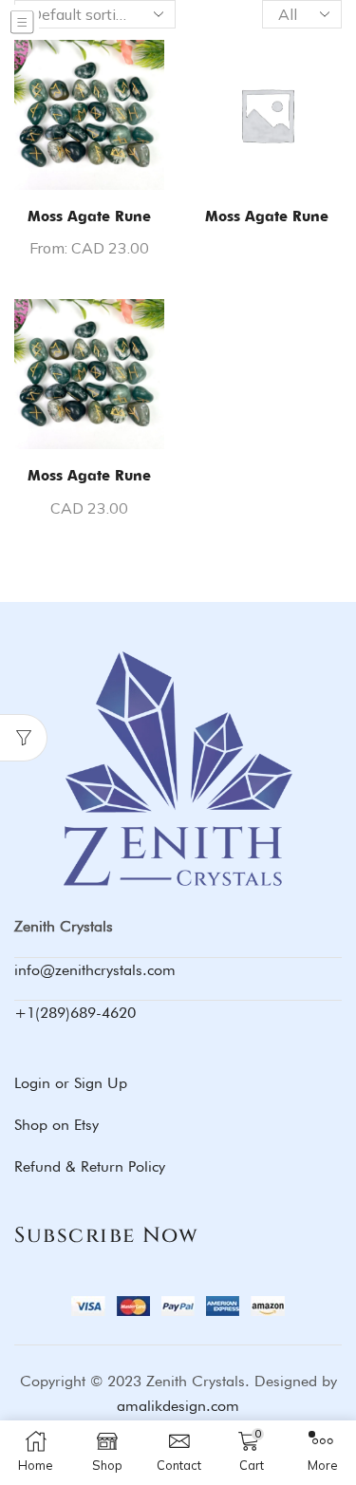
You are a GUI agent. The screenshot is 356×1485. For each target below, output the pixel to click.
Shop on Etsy (56, 1125)
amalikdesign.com (178, 1406)
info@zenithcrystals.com (95, 970)
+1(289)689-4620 (75, 1013)
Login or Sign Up (70, 1083)
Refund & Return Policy (89, 1166)
